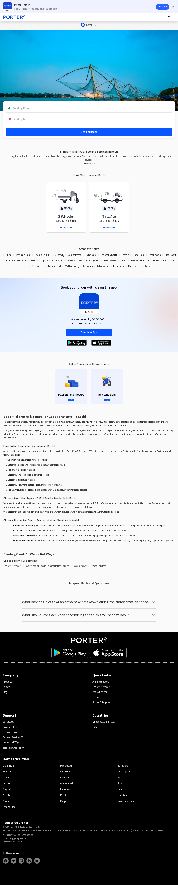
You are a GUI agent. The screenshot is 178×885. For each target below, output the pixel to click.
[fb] (6, 861)
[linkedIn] (29, 861)
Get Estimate (89, 132)
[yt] (37, 861)
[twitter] (13, 861)
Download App (89, 332)
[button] (89, 25)
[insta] (21, 861)
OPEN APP (162, 6)
